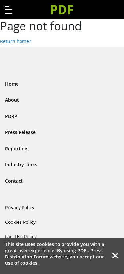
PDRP (11, 116)
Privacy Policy (19, 207)
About (12, 100)
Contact (14, 181)
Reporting (16, 148)
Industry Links (21, 164)
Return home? (15, 41)
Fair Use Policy (21, 236)
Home (12, 84)
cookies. (29, 263)
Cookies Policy (20, 222)
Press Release (20, 132)
